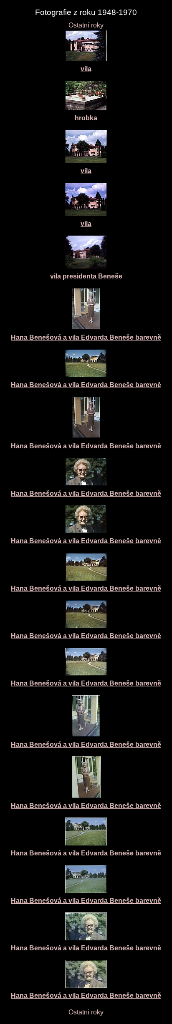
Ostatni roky (86, 1012)
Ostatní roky (86, 25)
